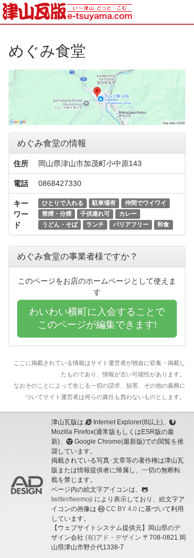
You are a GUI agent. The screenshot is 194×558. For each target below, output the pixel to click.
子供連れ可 (95, 213)
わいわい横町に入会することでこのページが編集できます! (97, 318)
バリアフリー (131, 224)
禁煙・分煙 (57, 213)
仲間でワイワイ (146, 202)
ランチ (95, 224)
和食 (163, 224)
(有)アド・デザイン (113, 537)
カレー (128, 213)
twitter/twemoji (72, 499)
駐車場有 (104, 202)
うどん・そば (60, 224)
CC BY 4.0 (121, 509)
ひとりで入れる (63, 202)
